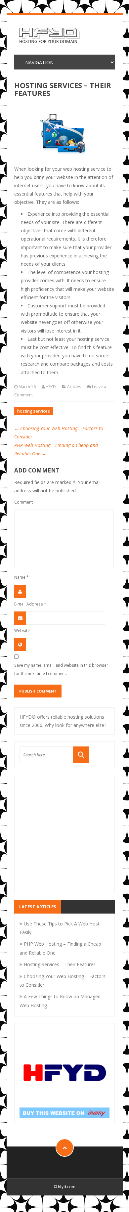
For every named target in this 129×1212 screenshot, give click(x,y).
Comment (23, 502)
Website (22, 630)
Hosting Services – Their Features (60, 964)
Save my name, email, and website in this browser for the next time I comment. (61, 669)
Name (21, 577)
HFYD (51, 386)
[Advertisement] (64, 838)
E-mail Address (30, 603)
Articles (74, 386)
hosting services (33, 411)
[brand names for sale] (64, 1072)
